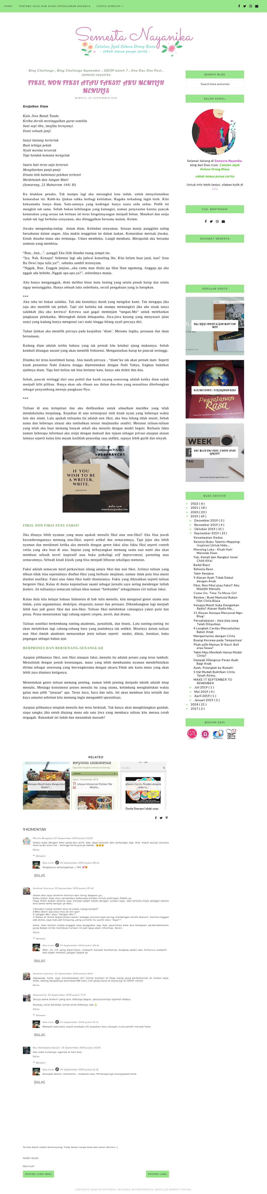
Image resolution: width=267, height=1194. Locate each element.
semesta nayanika (96, 74)
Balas (36, 849)
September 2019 (207, 533)
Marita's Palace (180, 1189)
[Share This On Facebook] (156, 818)
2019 (195, 516)
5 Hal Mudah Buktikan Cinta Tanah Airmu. (214, 673)
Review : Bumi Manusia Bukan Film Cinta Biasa (216, 599)
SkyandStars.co (142, 1189)
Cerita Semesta (109, 6)
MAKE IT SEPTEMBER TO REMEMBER (213, 681)
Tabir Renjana (204, 573)
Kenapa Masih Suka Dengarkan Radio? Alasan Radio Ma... (216, 606)
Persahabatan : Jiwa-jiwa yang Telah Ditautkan (216, 622)
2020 (195, 512)
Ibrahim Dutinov (43, 888)
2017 (195, 708)
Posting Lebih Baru (38, 1174)
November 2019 (206, 524)
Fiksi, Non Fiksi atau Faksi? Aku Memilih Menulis (216, 587)
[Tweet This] (161, 818)
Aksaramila (40, 995)
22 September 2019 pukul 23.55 (73, 838)
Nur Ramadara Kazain (46, 1047)
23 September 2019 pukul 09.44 (79, 862)
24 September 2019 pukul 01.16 (79, 1069)
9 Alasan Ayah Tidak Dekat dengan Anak (213, 579)
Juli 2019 (201, 687)
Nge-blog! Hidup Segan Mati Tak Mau (215, 326)
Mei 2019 (201, 691)
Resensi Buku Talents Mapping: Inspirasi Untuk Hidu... (217, 543)
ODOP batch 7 (116, 70)
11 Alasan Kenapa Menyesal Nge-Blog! (218, 614)
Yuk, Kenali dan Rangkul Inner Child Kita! (216, 558)
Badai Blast (202, 565)
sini (214, 188)
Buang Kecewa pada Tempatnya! (218, 640)
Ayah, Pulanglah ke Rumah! (214, 667)
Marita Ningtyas (43, 838)
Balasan (41, 856)
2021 (195, 507)
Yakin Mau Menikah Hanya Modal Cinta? (218, 653)
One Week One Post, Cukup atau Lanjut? (215, 452)
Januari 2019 (204, 700)
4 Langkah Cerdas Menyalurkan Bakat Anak (217, 630)
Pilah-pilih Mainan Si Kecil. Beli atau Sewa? (216, 646)
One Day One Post (146, 70)
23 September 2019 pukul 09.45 (79, 945)
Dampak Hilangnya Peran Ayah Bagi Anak (216, 661)
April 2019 (202, 696)
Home (8, 6)
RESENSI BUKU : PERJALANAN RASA (215, 390)
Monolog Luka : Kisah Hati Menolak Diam (213, 551)
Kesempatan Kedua (208, 537)
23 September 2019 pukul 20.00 (81, 1047)
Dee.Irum (48, 862)
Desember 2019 (206, 520)
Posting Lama (157, 1174)
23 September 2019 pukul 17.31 (67, 995)
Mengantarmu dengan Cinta (214, 636)
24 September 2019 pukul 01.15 (79, 1022)
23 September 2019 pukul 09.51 (74, 973)
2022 (195, 503)
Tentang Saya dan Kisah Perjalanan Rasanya (55, 6)
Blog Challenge (42, 70)
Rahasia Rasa (203, 569)
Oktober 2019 (205, 529)
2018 (195, 704)
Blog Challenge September (79, 70)
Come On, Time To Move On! (215, 593)
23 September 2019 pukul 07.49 (74, 888)
